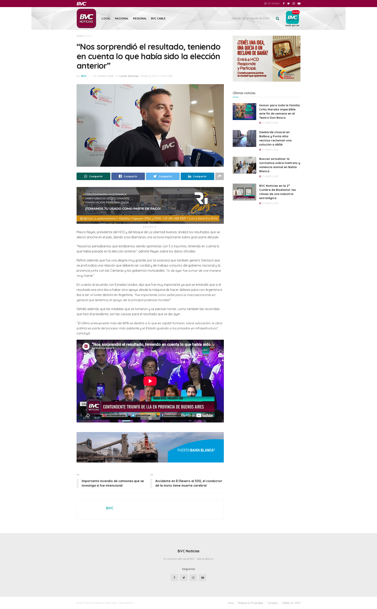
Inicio (231, 602)
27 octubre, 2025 (103, 75)
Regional (140, 18)
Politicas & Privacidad (250, 602)
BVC (84, 75)
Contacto (272, 602)
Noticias (133, 75)
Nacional (122, 18)
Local (106, 18)
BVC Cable (158, 18)
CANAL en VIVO (291, 602)
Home (80, 35)
